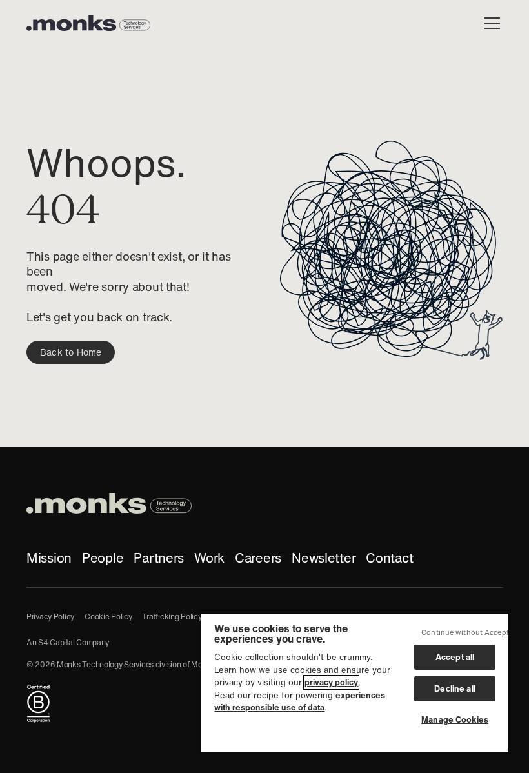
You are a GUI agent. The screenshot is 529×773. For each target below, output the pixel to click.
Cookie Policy (108, 616)
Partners (159, 558)
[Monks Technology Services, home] (109, 503)
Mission (49, 558)
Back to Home (70, 352)
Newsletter (323, 558)
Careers (258, 558)
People (102, 558)
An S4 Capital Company (67, 642)
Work (209, 558)
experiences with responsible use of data (299, 701)
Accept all (454, 657)
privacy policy (331, 682)
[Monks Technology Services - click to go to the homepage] (88, 23)
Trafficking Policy (171, 616)
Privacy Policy (50, 616)
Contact (389, 558)
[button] (490, 23)
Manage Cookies (454, 720)
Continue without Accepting (470, 632)
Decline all (454, 689)
